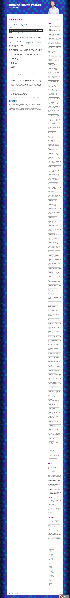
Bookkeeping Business (23, 105)
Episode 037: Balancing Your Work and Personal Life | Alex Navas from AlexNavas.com (54, 166)
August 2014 (51, 562)
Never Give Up (26, 108)
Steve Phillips (51, 526)
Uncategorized (51, 454)
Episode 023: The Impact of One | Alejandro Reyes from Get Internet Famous (54, 110)
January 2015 (51, 555)
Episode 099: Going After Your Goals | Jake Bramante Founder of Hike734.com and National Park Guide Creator (54, 378)
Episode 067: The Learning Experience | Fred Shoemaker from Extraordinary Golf (54, 260)
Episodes (19, 14)
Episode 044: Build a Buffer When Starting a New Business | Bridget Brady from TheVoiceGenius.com (54, 190)
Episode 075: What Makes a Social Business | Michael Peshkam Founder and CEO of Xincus (54, 292)
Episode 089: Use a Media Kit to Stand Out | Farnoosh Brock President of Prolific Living (54, 344)
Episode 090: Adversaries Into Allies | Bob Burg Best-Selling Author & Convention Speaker (54, 348)
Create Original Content (38, 105)
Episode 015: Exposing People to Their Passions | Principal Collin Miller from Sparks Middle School (54, 84)
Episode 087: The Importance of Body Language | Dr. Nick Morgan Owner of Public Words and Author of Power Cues (54, 335)
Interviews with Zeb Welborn (53, 445)
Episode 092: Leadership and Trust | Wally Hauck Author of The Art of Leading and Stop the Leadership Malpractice (54, 352)
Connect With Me (41, 14)
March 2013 (50, 584)
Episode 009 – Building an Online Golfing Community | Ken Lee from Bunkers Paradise (53, 62)
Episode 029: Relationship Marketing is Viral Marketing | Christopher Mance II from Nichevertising (54, 135)
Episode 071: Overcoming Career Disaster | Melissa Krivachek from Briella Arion (54, 274)
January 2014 (51, 571)
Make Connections (20, 108)
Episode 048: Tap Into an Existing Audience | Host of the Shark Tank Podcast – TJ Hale (53, 202)
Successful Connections (53, 452)
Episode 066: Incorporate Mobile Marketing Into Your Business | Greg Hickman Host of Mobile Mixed (54, 257)
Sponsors (29, 14)
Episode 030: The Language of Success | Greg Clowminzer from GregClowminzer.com (53, 139)
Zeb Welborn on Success (53, 458)
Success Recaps (51, 451)
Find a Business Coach (34, 106)
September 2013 (51, 576)
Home (10, 14)
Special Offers (51, 448)
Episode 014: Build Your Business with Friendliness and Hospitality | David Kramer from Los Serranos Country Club (54, 80)
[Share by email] (16, 101)
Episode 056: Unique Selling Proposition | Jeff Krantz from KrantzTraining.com (53, 226)
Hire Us (35, 14)
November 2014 (51, 558)
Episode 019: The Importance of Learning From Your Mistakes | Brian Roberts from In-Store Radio (54, 98)
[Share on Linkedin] (14, 101)
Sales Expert (37, 108)
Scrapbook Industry (12, 109)
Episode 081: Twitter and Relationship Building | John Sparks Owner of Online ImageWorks (54, 314)
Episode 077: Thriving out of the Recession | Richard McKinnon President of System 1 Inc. (54, 301)
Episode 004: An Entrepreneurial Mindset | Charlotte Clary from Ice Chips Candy (54, 43)
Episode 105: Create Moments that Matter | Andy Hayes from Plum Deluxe (54, 534)
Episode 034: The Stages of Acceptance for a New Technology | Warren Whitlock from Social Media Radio (54, 155)
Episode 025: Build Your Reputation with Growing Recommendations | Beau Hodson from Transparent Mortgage (54, 119)
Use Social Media (37, 109)
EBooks (50, 29)
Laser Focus (15, 108)
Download (22, 32)
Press (50, 446)
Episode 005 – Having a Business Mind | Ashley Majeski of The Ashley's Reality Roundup (54, 47)
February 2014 (51, 570)
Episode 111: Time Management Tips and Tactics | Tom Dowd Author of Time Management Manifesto (54, 416)
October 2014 (51, 559)
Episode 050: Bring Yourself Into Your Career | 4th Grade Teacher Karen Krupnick (54, 209)
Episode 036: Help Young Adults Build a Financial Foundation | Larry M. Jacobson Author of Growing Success (54, 162)
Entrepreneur (28, 106)
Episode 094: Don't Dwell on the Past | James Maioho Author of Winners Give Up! (54, 361)
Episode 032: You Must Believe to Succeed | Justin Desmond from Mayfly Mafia (54, 147)
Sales (34, 108)
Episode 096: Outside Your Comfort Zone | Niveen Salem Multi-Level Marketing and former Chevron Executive (54, 368)
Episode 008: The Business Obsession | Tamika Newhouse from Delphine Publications (54, 58)
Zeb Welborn (17, 110)
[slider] (40, 30)
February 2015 (51, 554)
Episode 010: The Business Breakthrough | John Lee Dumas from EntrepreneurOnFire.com (54, 66)
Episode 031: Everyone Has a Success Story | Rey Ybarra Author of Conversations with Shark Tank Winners (54, 143)
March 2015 (50, 553)
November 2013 (51, 573)
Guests (24, 14)
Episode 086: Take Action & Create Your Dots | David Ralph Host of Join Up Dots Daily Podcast (54, 331)
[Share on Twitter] (12, 101)
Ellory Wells (50, 530)
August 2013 (51, 577)
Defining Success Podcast (25, 4)
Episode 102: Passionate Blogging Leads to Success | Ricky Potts (54, 528)
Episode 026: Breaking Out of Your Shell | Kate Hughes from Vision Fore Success (54, 123)
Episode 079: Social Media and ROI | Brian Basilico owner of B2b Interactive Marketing (54, 310)
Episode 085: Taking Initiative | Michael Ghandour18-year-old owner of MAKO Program (54, 327)
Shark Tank (50, 447)
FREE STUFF (50, 439)
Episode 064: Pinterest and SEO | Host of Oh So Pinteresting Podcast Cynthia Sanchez (54, 250)
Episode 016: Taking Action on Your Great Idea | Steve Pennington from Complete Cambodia (54, 88)
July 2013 (50, 579)
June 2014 (50, 564)
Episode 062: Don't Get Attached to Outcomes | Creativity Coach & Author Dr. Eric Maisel (54, 243)
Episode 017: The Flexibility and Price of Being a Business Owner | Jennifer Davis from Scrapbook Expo (54, 92)
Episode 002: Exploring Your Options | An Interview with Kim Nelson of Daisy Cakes (54, 35)
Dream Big (23, 106)
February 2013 (51, 585)
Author (40, 104)
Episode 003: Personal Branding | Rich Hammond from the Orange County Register (54, 39)
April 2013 (50, 583)
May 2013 (50, 581)
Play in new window (15, 32)
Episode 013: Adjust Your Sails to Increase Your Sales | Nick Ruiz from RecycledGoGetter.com (54, 76)
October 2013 (51, 575)
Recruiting (30, 108)
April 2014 (50, 567)
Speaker (28, 109)
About (14, 14)
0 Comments (11, 27)
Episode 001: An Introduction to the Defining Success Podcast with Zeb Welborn (54, 32)
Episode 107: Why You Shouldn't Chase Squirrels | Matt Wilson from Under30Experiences (53, 402)
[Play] (10, 30)
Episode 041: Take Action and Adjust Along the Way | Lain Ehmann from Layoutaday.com (54, 179)
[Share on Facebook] (9, 101)
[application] (26, 30)
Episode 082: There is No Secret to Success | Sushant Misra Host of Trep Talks (54, 318)
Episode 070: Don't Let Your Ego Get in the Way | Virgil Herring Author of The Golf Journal (54, 270)
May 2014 (50, 566)
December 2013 (51, 572)
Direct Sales (20, 106)
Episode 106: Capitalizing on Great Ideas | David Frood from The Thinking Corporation (54, 398)
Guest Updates (51, 441)
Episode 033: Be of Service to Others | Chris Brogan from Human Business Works (54, 151)
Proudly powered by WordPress (14, 593)
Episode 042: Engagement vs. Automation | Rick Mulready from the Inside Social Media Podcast (54, 183)
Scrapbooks (18, 109)
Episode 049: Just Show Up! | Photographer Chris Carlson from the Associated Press (54, 206)
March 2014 (50, 568)
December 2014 (51, 556)
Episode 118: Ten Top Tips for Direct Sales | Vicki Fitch (24, 25)
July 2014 (50, 563)
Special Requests (51, 450)
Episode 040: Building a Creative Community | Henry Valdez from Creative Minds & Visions (54, 175)
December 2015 (51, 549)
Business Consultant (30, 105)
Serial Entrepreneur (23, 109)
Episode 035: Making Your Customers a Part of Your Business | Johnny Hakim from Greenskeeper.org (54, 158)
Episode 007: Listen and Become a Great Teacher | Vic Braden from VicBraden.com (54, 54)
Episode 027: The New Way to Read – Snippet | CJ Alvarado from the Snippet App (54, 127)
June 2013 (50, 580)
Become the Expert (16, 105)
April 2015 (50, 551)
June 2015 (50, 550)
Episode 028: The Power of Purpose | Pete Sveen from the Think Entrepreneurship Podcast (54, 131)
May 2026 (50, 547)
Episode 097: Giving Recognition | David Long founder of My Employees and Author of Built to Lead (54, 372)
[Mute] (38, 30)
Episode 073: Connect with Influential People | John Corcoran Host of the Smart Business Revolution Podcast (54, 283)
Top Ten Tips (32, 109)
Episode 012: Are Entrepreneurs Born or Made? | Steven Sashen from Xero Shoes (54, 72)
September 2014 (51, 560)
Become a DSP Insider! (50, 14)
